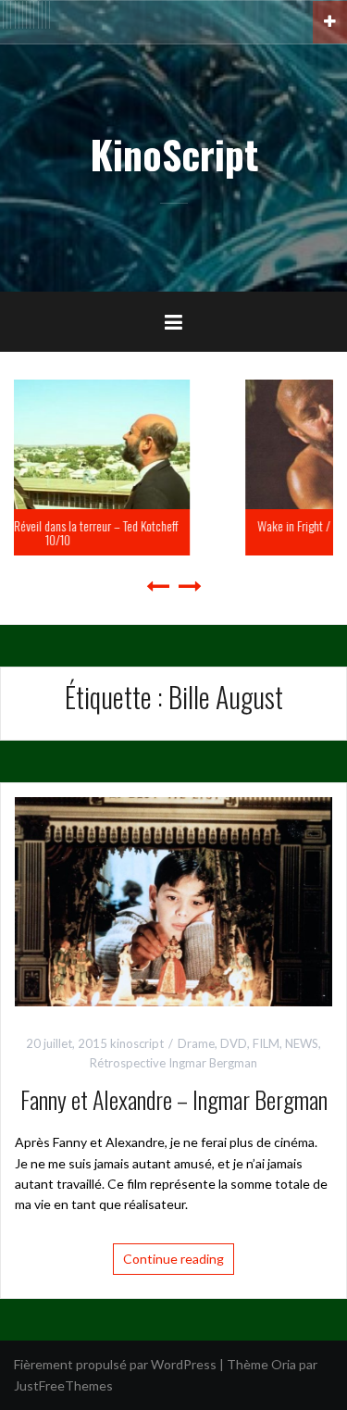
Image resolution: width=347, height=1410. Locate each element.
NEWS (301, 1043)
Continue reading (173, 1259)
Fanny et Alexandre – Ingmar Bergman (174, 1099)
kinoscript (137, 1043)
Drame (196, 1043)
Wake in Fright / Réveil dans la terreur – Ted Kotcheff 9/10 (214, 532)
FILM (266, 1043)
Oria (283, 1364)
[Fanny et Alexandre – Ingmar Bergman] (173, 899)
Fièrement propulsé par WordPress (115, 1364)
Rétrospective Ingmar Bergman (173, 1062)
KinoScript (174, 153)
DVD (233, 1043)
